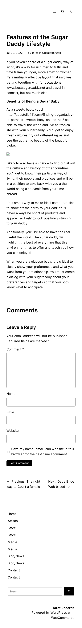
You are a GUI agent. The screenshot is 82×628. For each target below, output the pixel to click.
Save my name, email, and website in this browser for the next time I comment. (42, 451)
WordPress (59, 612)
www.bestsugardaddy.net (25, 88)
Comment (15, 349)
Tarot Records (63, 608)
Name (10, 394)
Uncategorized (51, 52)
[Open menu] (54, 11)
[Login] (70, 12)
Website (12, 431)
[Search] (69, 591)
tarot (35, 52)
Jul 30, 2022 (14, 52)
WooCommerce (62, 618)
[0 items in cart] (62, 12)
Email (10, 412)
